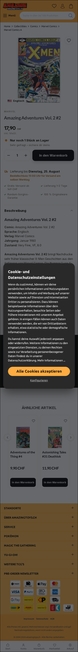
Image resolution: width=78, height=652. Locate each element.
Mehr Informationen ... (51, 360)
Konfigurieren (39, 380)
